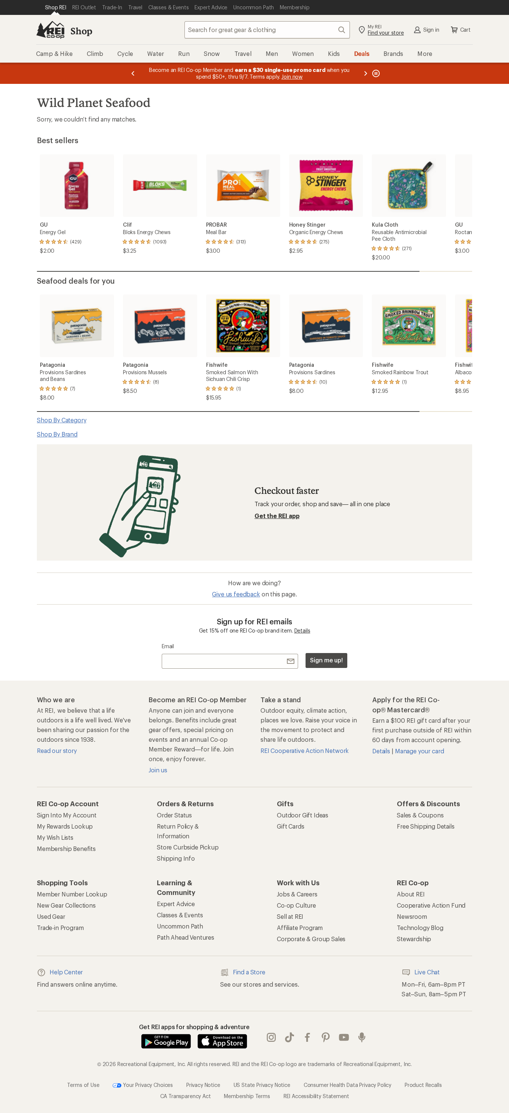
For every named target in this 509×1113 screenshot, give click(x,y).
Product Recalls (423, 1084)
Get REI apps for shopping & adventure (194, 1026)
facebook (307, 1037)
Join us (158, 769)
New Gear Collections (66, 905)
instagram (271, 1037)
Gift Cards (290, 826)
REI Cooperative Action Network (304, 750)
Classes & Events (180, 914)
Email (168, 646)
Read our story (57, 750)
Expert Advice (176, 903)
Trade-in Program (60, 927)
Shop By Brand (57, 434)
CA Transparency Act (185, 1096)
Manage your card (419, 750)
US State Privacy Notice (262, 1084)
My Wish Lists (55, 837)
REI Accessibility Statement (316, 1096)
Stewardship (414, 938)
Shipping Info (176, 858)
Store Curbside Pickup (188, 847)
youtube (344, 1037)
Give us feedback (236, 594)
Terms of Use (83, 1084)
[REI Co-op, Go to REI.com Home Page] (50, 30)
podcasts (362, 1037)
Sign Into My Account (67, 815)
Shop (81, 30)
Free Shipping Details (426, 826)
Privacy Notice (203, 1084)
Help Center (66, 971)
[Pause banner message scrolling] (375, 73)
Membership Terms (247, 1096)
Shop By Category (61, 419)
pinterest (326, 1037)
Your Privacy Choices (147, 1084)
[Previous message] (133, 73)
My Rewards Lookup (65, 826)
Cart (465, 29)
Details (302, 630)
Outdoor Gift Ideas (302, 815)
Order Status (174, 815)
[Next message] (365, 73)
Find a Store (249, 971)
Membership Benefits (66, 848)
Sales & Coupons (420, 815)
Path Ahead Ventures (185, 937)
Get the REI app (277, 515)
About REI (411, 894)
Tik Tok (290, 1037)
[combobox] (267, 29)
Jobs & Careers (297, 894)
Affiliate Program (300, 927)
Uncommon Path (180, 926)
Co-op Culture (296, 905)
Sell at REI (290, 916)
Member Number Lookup (72, 894)
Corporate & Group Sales (311, 938)
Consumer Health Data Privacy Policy (347, 1084)
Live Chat (427, 971)
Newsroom (412, 916)
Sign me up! (326, 659)
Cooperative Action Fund (431, 905)
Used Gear (51, 916)
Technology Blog (420, 927)
